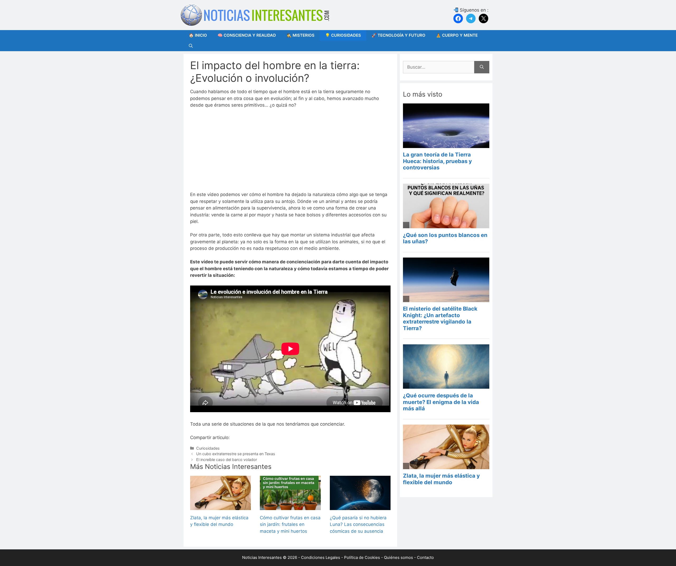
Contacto (425, 557)
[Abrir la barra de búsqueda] (191, 46)
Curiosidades (208, 448)
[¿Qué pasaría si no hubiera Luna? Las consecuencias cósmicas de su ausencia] (360, 506)
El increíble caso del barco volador (226, 459)
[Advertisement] (290, 152)
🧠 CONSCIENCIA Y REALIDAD (247, 35)
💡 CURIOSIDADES (343, 35)
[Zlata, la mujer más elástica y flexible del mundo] (220, 506)
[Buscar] (481, 67)
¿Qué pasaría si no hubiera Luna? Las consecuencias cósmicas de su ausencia (358, 524)
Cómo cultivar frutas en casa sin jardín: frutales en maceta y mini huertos (290, 524)
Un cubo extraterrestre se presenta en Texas (235, 453)
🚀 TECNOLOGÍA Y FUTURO (398, 35)
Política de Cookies (362, 557)
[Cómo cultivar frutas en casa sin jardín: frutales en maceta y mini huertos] (290, 506)
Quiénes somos (398, 557)
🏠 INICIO (198, 35)
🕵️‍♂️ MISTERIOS (300, 35)
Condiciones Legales (320, 557)
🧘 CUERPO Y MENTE (457, 35)
